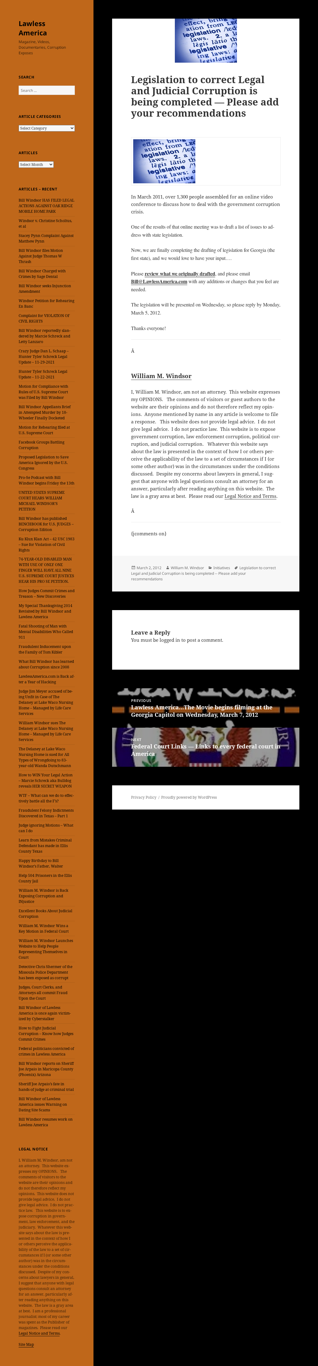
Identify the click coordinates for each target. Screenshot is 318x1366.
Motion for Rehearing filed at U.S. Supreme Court (44, 430)
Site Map (26, 1344)
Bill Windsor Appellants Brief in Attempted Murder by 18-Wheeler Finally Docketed (44, 412)
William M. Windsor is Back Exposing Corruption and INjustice (43, 896)
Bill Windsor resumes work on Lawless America (46, 1122)
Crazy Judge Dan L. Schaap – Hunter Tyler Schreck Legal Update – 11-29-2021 (44, 356)
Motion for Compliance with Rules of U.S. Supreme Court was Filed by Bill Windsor (43, 392)
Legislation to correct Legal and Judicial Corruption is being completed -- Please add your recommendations (203, 573)
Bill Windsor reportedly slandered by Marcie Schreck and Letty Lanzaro (44, 336)
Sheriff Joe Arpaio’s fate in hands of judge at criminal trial (46, 1086)
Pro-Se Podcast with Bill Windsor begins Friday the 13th (47, 480)
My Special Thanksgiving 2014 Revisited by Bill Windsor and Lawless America (45, 611)
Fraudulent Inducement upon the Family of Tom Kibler (45, 649)
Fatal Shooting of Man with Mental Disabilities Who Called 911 (46, 631)
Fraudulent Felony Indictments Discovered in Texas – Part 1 (46, 813)
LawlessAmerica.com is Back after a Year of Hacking (47, 679)
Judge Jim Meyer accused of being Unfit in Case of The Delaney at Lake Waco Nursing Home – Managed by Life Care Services (46, 702)
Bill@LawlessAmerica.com (159, 281)
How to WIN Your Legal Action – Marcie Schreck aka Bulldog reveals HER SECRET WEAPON (46, 780)
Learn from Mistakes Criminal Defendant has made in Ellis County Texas (45, 845)
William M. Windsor (161, 376)
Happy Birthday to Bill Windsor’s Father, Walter (41, 863)
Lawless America (33, 28)
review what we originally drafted (180, 273)
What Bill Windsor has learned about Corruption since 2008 (46, 664)
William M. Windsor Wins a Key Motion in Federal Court (44, 928)
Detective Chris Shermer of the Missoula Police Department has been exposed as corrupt (45, 972)
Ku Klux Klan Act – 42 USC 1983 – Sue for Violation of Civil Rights (47, 544)
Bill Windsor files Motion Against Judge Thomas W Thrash (41, 256)
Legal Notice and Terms (39, 1333)
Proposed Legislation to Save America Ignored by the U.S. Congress (44, 462)
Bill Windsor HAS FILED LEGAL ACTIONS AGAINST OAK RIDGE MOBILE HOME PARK (46, 206)
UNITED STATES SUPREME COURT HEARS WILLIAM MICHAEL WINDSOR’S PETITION (42, 501)
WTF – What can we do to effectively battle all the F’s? (46, 798)
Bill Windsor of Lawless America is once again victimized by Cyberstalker (45, 1013)
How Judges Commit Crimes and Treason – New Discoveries (47, 593)
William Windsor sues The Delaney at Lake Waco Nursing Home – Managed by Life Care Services (46, 731)
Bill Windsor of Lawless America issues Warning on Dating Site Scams (43, 1104)
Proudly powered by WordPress (189, 797)
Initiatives (221, 567)
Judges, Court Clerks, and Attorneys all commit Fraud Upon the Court (43, 992)
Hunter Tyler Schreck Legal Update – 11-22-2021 (43, 374)
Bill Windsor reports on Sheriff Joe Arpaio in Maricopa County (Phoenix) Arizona (46, 1069)
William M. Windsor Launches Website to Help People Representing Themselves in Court (46, 949)
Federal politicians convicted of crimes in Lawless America (46, 1051)
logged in (170, 640)
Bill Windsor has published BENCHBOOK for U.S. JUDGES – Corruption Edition (46, 524)
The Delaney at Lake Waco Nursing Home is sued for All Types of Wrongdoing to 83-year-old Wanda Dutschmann (45, 757)
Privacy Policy (144, 797)
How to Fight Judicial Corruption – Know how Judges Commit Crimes (46, 1033)
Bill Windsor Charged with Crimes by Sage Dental (42, 273)
